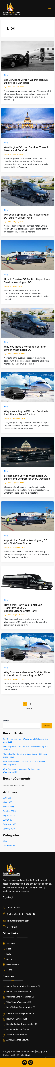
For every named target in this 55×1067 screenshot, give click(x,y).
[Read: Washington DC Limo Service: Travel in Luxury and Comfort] (27, 123)
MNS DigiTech (24, 1055)
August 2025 (9, 815)
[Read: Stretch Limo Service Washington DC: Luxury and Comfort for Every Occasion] (27, 451)
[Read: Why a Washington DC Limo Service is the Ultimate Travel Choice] (27, 387)
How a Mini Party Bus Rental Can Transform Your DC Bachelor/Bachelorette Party (23, 607)
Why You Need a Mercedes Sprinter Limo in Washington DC (25, 348)
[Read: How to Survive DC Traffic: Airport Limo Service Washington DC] (27, 255)
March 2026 (8, 806)
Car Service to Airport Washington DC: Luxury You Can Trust (26, 81)
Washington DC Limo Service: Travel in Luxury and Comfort (26, 149)
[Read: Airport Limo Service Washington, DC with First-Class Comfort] (27, 516)
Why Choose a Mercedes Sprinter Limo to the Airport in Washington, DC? (27, 674)
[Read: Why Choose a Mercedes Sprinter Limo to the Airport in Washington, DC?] (27, 648)
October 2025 (9, 811)
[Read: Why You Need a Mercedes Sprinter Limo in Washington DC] (27, 322)
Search (6, 720)
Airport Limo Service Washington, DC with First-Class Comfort (25, 542)
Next (28, 708)
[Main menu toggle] (49, 8)
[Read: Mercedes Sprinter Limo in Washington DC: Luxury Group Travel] (27, 190)
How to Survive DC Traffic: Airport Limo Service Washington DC (27, 281)
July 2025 (7, 820)
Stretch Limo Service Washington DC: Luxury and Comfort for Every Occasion (27, 477)
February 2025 (9, 824)
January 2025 (9, 829)
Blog (6, 75)
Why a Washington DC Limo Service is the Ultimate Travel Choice (26, 413)
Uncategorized (9, 845)
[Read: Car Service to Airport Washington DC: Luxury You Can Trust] (27, 55)
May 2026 (7, 802)
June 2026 (8, 798)
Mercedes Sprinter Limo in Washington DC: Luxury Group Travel (26, 216)
